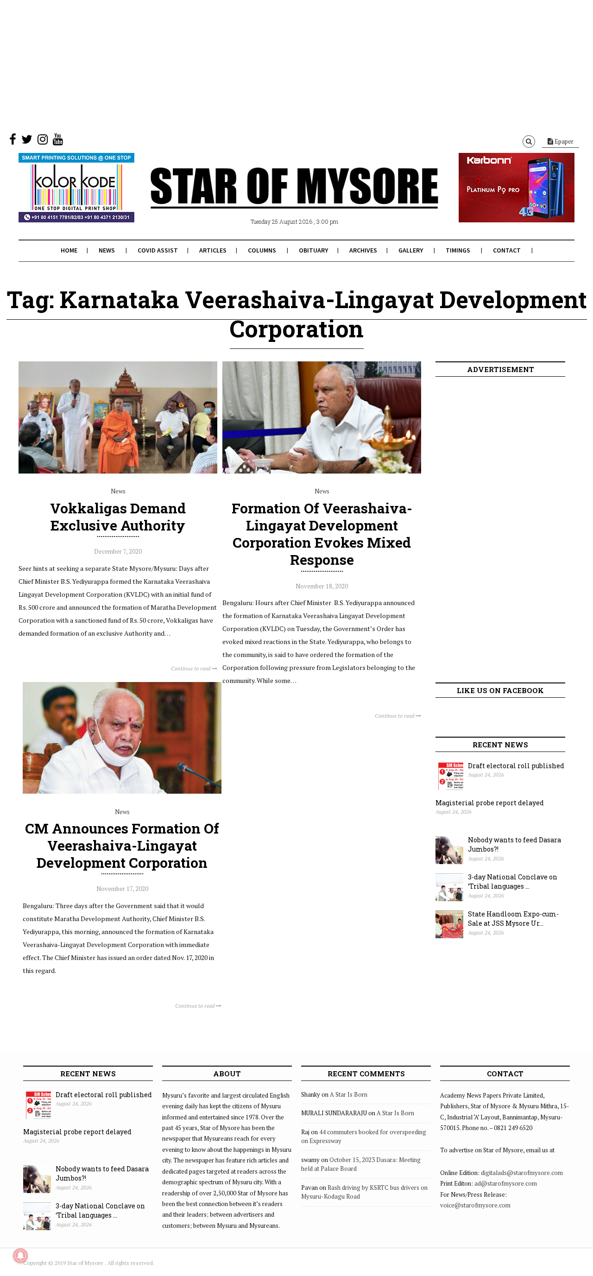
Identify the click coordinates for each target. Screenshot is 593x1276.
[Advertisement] (278, 65)
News (107, 250)
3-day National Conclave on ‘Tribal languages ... (512, 881)
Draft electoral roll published (516, 765)
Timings (458, 250)
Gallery (410, 250)
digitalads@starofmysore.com (522, 1173)
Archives (363, 250)
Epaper (563, 141)
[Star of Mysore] (273, 198)
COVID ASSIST (158, 250)
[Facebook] (12, 141)
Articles (213, 250)
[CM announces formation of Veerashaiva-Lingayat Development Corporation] (122, 791)
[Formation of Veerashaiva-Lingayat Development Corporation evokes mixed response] (321, 471)
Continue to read (191, 668)
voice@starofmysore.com (475, 1205)
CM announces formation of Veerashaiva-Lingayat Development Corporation (122, 845)
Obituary (313, 250)
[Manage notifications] (20, 1255)
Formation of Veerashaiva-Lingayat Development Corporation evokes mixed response (322, 534)
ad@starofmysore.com (505, 1183)
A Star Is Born (348, 1094)
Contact (507, 250)
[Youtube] (58, 141)
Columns (262, 250)
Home (69, 250)
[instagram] (43, 141)
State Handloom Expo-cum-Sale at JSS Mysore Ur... (513, 919)
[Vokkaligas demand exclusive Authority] (118, 471)
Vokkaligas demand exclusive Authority (118, 516)
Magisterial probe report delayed (489, 802)
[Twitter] (26, 141)
